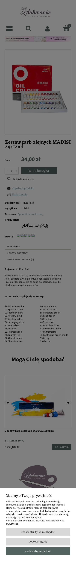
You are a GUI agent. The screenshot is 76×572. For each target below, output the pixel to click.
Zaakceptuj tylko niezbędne (38, 532)
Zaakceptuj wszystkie (38, 551)
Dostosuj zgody (38, 541)
